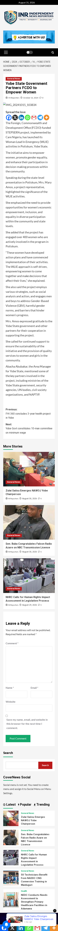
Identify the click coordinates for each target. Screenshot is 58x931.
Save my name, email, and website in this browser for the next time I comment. (27, 723)
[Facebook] (9, 117)
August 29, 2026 (29, 605)
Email (34, 687)
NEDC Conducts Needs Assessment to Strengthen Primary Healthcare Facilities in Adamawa (34, 902)
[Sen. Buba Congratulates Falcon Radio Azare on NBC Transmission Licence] (29, 522)
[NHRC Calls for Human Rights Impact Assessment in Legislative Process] (29, 575)
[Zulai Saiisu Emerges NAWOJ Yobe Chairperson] (29, 469)
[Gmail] (34, 117)
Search (8, 753)
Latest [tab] (10, 804)
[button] (5, 52)
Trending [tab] (43, 804)
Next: (29, 428)
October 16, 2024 (30, 98)
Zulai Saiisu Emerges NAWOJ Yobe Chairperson (33, 820)
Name (10, 687)
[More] (46, 117)
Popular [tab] (25, 804)
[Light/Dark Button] (29, 52)
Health (24, 891)
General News (13, 79)
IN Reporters (13, 98)
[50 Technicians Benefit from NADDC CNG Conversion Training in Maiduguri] (11, 877)
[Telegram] (40, 117)
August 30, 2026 (29, 498)
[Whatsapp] (27, 117)
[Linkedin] (21, 117)
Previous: (28, 413)
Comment (12, 643)
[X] (15, 117)
